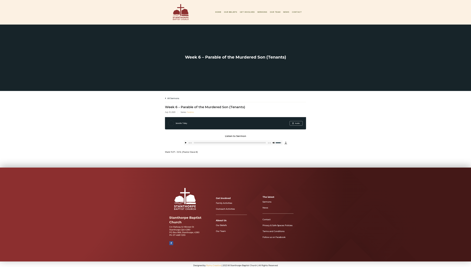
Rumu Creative (213, 265)
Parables (190, 112)
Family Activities (224, 203)
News (286, 12)
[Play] (186, 143)
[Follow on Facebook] (171, 243)
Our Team (275, 12)
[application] (233, 142)
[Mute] (274, 143)
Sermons (262, 12)
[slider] (230, 142)
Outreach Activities (225, 209)
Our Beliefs (230, 12)
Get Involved (247, 12)
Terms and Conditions (273, 231)
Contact (297, 12)
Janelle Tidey (181, 123)
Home (218, 12)
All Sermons (173, 98)
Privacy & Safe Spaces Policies (277, 225)
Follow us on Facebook (274, 237)
